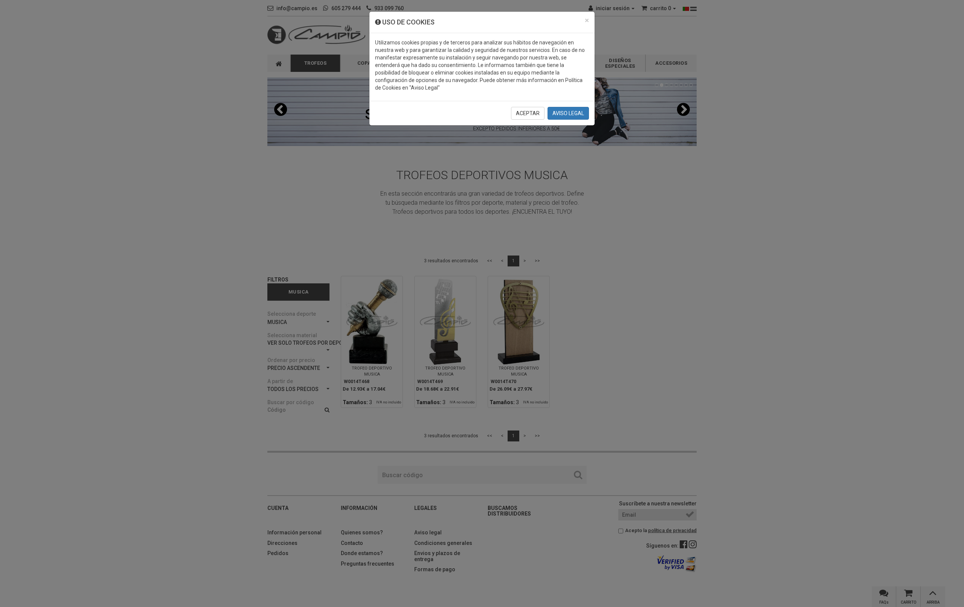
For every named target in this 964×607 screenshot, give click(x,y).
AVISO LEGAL (568, 113)
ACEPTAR (528, 113)
